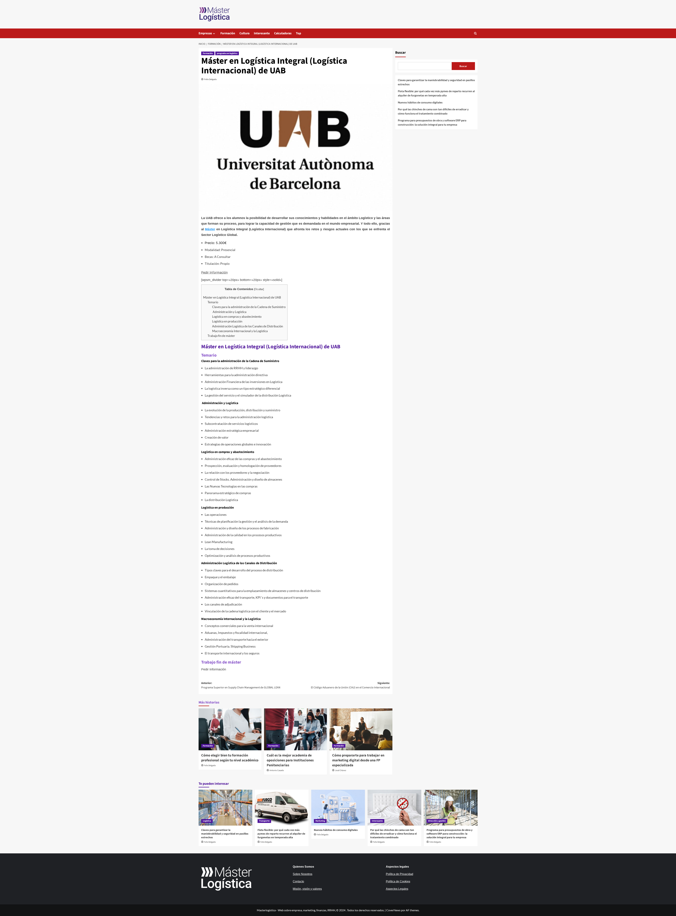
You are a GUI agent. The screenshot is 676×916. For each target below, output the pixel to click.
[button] (475, 33)
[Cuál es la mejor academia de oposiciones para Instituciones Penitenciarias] (295, 729)
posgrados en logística (227, 53)
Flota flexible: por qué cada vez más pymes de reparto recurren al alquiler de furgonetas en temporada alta (436, 93)
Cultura (244, 33)
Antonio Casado (277, 770)
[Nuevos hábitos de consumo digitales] (338, 807)
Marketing (320, 820)
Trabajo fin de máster (221, 336)
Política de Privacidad (399, 874)
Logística (207, 820)
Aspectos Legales (397, 888)
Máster (210, 229)
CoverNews (393, 910)
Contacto (298, 881)
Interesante (262, 33)
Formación (227, 33)
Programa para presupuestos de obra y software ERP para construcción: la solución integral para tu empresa (432, 122)
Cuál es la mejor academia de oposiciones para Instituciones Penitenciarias (290, 760)
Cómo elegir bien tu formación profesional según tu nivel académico (229, 758)
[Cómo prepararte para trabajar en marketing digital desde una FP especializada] (361, 729)
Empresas (205, 33)
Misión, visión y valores (307, 888)
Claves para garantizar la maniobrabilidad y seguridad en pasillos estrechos (436, 82)
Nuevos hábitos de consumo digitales (420, 102)
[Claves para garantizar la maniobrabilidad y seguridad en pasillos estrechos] (225, 807)
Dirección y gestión (437, 820)
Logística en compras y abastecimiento (236, 316)
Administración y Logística (229, 312)
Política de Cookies (398, 881)
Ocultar (259, 289)
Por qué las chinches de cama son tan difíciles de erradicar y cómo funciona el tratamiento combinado (433, 111)
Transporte (264, 820)
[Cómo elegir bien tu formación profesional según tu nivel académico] (230, 729)
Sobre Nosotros (302, 874)
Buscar (400, 52)
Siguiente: (350, 685)
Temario (213, 302)
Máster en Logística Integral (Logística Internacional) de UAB (242, 297)
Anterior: (240, 685)
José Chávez (340, 770)
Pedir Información (214, 272)
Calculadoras (283, 33)
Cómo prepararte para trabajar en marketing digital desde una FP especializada (358, 760)
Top (298, 33)
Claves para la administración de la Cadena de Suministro (249, 307)
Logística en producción (227, 321)
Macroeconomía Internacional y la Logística (240, 331)
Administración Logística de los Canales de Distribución (247, 326)
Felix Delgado (210, 79)
